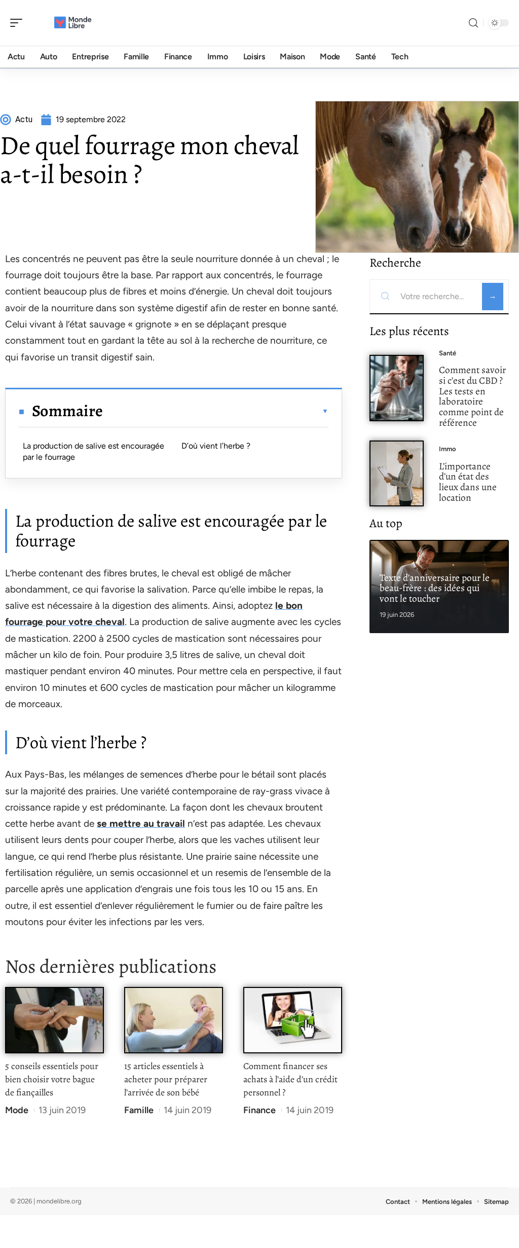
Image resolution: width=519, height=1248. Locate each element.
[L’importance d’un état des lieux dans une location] (396, 473)
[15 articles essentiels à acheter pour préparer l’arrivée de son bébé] (174, 1020)
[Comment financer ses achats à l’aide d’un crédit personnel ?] (293, 1020)
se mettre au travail (141, 823)
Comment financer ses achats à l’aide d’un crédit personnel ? (290, 1079)
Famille (139, 1110)
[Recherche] (473, 23)
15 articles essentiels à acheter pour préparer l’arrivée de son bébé (165, 1079)
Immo (447, 449)
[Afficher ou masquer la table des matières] (215, 411)
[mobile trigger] (18, 23)
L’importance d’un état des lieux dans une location (468, 481)
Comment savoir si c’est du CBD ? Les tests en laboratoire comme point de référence (472, 396)
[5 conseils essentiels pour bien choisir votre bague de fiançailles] (54, 1020)
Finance (259, 1110)
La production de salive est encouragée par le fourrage (93, 451)
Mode (16, 1110)
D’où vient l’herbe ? (215, 446)
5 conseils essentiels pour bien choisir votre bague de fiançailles (51, 1079)
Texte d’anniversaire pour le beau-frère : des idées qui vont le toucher (435, 588)
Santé (447, 353)
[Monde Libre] (73, 23)
